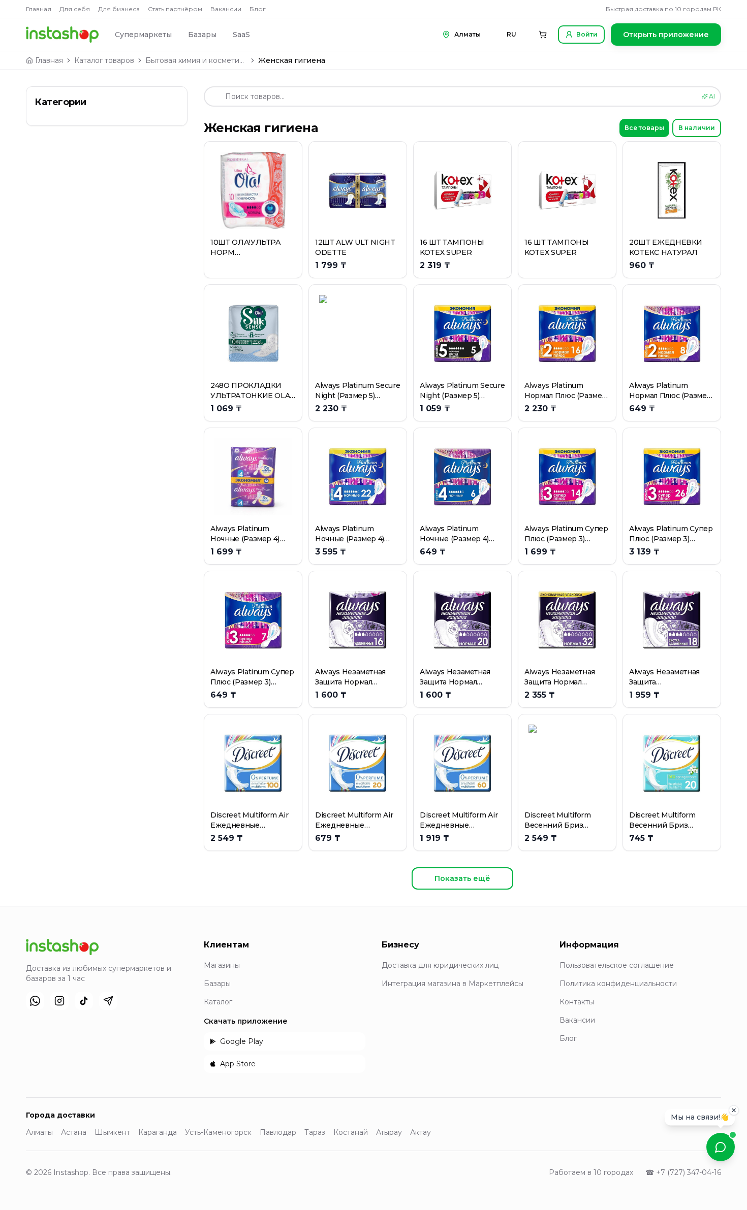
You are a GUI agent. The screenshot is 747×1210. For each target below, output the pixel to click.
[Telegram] (108, 1001)
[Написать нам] (720, 1147)
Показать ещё (462, 878)
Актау (420, 1132)
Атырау (389, 1132)
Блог (258, 9)
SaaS (241, 34)
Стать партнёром (175, 9)
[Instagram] (59, 1001)
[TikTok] (84, 1001)
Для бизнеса (119, 9)
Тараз (314, 1132)
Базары (202, 34)
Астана (73, 1132)
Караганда (157, 1132)
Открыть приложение (666, 34)
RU (511, 34)
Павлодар (278, 1132)
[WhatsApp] (35, 1001)
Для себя (74, 9)
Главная (38, 9)
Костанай (350, 1132)
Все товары (644, 128)
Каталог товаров (104, 60)
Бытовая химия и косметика (196, 60)
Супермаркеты (143, 34)
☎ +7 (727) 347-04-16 (683, 1172)
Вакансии (225, 9)
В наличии (696, 128)
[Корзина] (543, 34)
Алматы (39, 1132)
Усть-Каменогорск (218, 1132)
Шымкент (112, 1132)
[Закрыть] (734, 1112)
